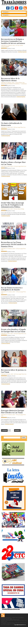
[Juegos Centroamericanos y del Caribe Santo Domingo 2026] (13, 542)
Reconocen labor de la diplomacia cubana (10, 80)
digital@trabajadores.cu (20, 624)
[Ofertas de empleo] (14, 498)
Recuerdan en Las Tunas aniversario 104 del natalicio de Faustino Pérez (13, 244)
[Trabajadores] (3, 615)
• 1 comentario (23, 83)
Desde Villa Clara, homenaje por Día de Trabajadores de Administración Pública (12, 205)
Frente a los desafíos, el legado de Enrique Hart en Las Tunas (13, 330)
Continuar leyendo (22, 51)
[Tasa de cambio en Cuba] (13, 595)
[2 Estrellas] (2, 48)
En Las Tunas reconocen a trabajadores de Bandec (11, 289)
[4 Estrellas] (5, 48)
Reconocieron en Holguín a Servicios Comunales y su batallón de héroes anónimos (13, 41)
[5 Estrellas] (6, 48)
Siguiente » (17, 430)
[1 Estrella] (1, 48)
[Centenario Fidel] (13, 455)
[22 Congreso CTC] (13, 560)
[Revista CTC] (13, 581)
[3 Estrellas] (4, 48)
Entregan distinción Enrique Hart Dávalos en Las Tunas (12, 412)
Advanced (5, 439)
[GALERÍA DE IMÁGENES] (13, 527)
